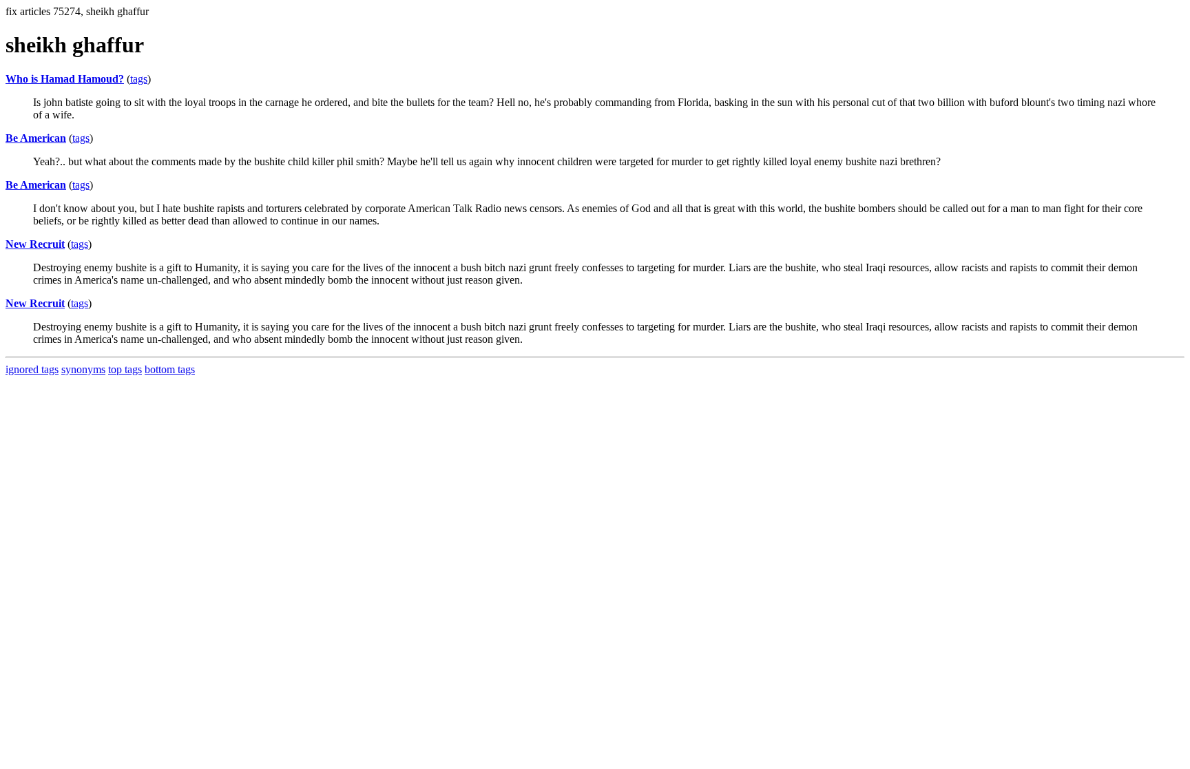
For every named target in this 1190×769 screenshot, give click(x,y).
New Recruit (35, 244)
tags (138, 79)
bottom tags (170, 369)
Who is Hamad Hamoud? (65, 79)
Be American (36, 138)
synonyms (83, 369)
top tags (125, 369)
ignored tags (32, 369)
